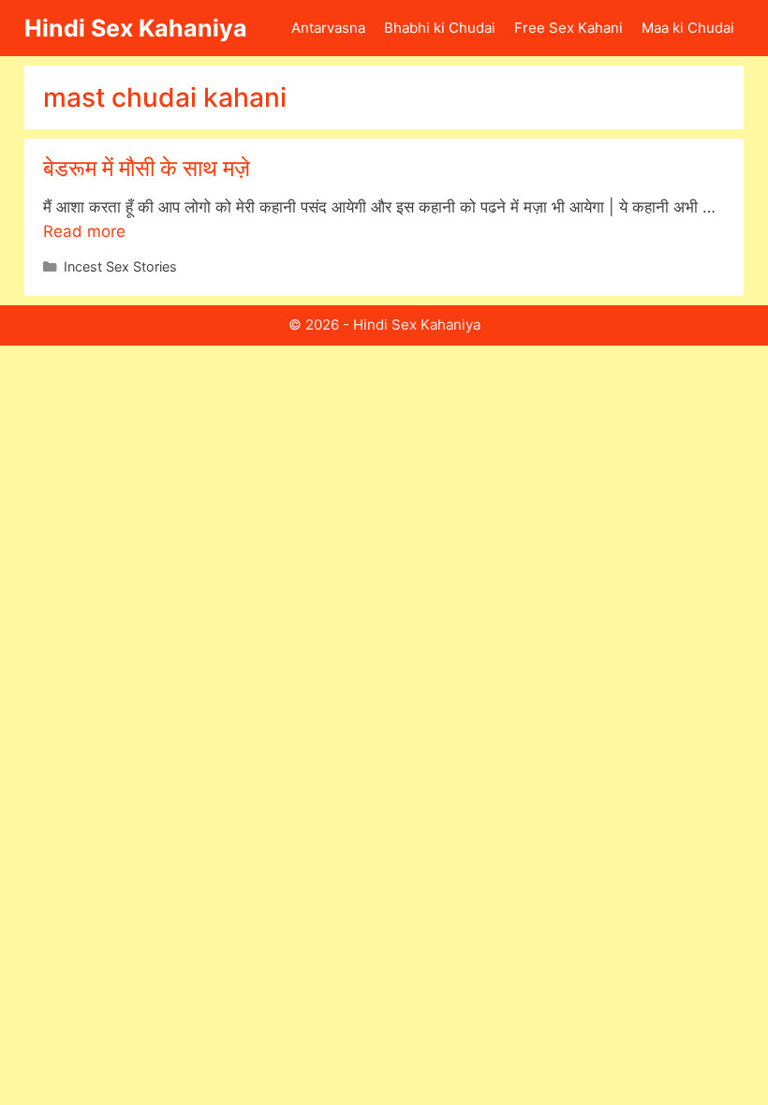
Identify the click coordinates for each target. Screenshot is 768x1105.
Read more (84, 231)
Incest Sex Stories (120, 266)
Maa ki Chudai (688, 28)
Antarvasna (328, 28)
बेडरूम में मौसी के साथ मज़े (146, 168)
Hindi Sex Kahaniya (135, 28)
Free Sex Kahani (568, 28)
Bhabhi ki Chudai (439, 28)
